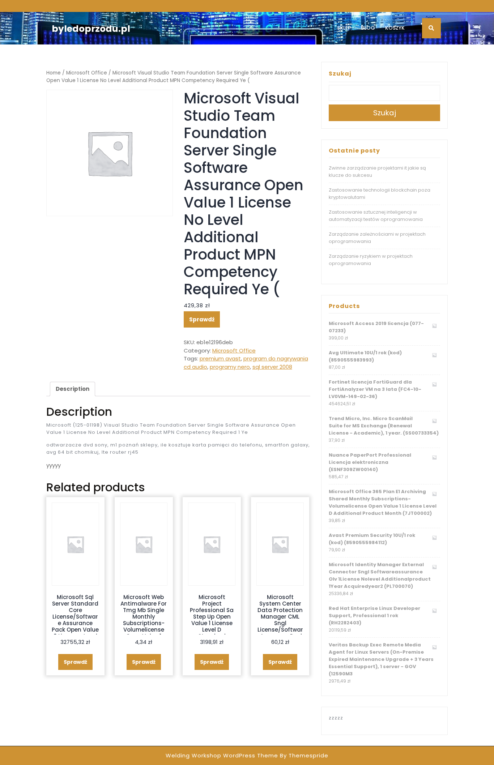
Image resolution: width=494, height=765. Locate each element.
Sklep (344, 27)
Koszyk (395, 27)
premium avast (220, 358)
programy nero (230, 367)
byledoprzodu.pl (91, 28)
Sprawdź (201, 319)
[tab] (72, 389)
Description (72, 389)
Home (53, 72)
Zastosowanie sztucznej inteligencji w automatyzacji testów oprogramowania (376, 216)
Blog (368, 27)
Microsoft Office (86, 72)
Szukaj (340, 73)
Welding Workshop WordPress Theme (222, 755)
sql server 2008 (272, 367)
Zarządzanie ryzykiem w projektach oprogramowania (371, 260)
